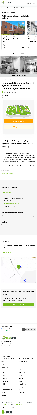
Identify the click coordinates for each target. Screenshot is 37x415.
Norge (3, 373)
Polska (20, 381)
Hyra (7, 7)
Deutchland (5, 378)
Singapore (21, 387)
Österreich (21, 373)
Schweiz (21, 375)
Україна (21, 378)
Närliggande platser (18, 127)
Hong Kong (22, 384)
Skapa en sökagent (7, 358)
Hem (2, 7)
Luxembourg (5, 387)
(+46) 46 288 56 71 (6, 348)
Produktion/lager (15, 7)
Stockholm (23, 7)
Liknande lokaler (18, 121)
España (3, 392)
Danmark (4, 370)
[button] (23, 23)
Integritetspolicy (5, 404)
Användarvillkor (17, 404)
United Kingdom (6, 389)
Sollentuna (4, 9)
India (20, 389)
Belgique (4, 384)
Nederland (4, 381)
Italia (20, 370)
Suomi (3, 375)
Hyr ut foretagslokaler (26, 358)
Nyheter (3, 364)
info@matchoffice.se (7, 346)
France (3, 395)
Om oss (3, 361)
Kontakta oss (23, 361)
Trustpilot (4, 318)
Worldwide (21, 392)
